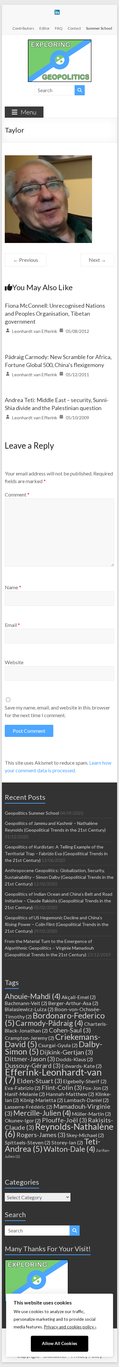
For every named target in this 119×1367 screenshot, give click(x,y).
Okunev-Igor (23, 1120)
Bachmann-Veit (26, 1003)
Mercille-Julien (42, 1112)
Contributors (23, 28)
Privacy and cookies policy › (70, 1326)
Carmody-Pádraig (49, 1022)
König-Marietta (41, 1100)
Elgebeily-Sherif (85, 1081)
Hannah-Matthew (70, 1094)
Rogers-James (41, 1134)
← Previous (25, 260)
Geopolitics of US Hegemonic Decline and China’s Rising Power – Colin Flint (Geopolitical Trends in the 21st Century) (57, 924)
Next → (97, 260)
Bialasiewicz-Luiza (29, 1009)
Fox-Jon (95, 1088)
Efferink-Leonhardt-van (53, 1075)
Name (13, 587)
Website (14, 662)
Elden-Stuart (39, 1080)
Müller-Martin (91, 1114)
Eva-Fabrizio (23, 1088)
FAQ (59, 28)
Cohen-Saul (70, 1030)
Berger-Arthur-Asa (73, 1003)
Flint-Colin (62, 1087)
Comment (17, 494)
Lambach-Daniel (86, 1100)
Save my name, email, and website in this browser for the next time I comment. (57, 711)
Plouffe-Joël (64, 1120)
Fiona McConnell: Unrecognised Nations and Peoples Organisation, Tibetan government (55, 313)
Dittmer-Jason (30, 1058)
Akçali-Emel (79, 997)
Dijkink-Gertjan (66, 1052)
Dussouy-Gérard (33, 1065)
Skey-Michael (85, 1135)
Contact (74, 28)
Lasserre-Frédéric (28, 1107)
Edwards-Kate (82, 1066)
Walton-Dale (69, 1148)
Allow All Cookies (59, 1343)
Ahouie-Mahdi (33, 996)
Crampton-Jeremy (29, 1038)
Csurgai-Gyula (58, 1045)
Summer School (99, 28)
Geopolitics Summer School (32, 813)
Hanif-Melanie (25, 1094)
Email (12, 625)
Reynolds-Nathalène (59, 1130)
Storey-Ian (67, 1142)
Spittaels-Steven (27, 1142)
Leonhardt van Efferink (34, 331)
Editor (44, 28)
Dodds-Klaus (74, 1059)
